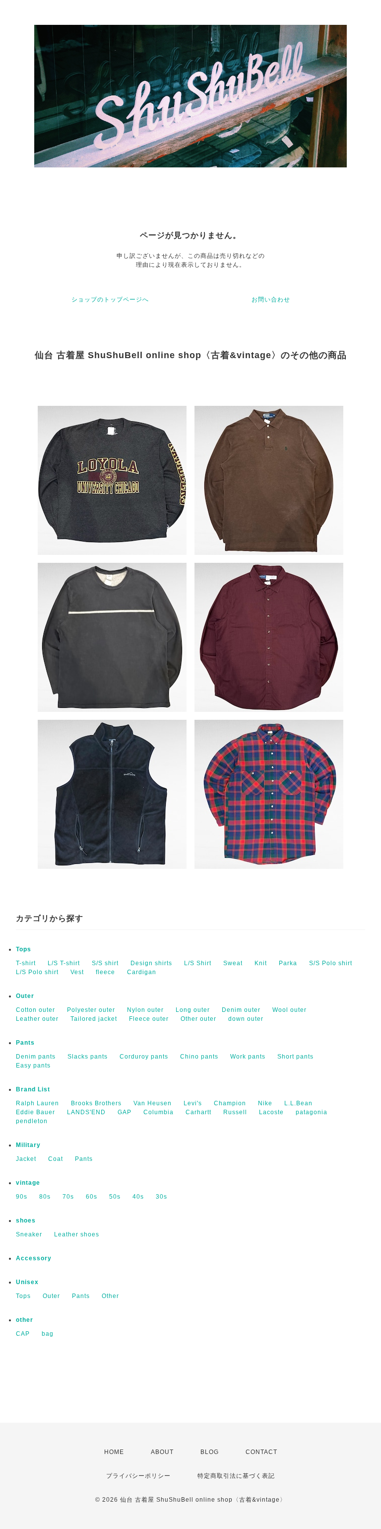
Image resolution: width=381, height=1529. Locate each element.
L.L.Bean (298, 1103)
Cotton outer (35, 1009)
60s (91, 1196)
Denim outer (241, 1009)
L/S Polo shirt (37, 972)
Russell (235, 1112)
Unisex (27, 1282)
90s (21, 1196)
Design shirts (151, 963)
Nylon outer (145, 1009)
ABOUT (162, 1452)
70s (68, 1196)
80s (45, 1196)
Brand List (33, 1089)
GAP (124, 1112)
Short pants (295, 1056)
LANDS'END (86, 1112)
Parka (288, 963)
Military (28, 1145)
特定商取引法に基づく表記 (236, 1475)
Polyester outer (91, 1009)
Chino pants (199, 1056)
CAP (23, 1333)
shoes (26, 1220)
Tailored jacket (93, 1018)
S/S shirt (105, 963)
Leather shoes (76, 1234)
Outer (25, 996)
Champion (230, 1103)
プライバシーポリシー (138, 1475)
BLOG (209, 1452)
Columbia (158, 1112)
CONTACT (261, 1452)
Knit (260, 963)
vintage (28, 1182)
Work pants (247, 1056)
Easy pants (33, 1065)
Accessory (34, 1258)
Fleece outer (149, 1018)
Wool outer (289, 1009)
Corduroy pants (144, 1056)
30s (161, 1196)
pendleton (32, 1121)
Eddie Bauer (35, 1112)
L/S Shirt (197, 963)
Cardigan (141, 972)
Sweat (233, 963)
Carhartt (198, 1112)
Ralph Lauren (37, 1103)
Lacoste (271, 1112)
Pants (25, 1042)
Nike (265, 1103)
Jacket (26, 1158)
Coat (55, 1158)
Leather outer (37, 1018)
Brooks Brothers (96, 1103)
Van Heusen (152, 1103)
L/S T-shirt (64, 963)
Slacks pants (87, 1056)
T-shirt (26, 963)
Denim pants (36, 1056)
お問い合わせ (271, 299)
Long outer (193, 1009)
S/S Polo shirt (330, 963)
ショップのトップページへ (110, 299)
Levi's (193, 1103)
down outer (245, 1018)
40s (138, 1196)
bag (48, 1333)
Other (110, 1296)
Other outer (198, 1018)
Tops (23, 949)
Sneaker (29, 1234)
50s (115, 1196)
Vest (77, 972)
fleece (105, 972)
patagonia (311, 1112)
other (24, 1319)
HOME (114, 1452)
